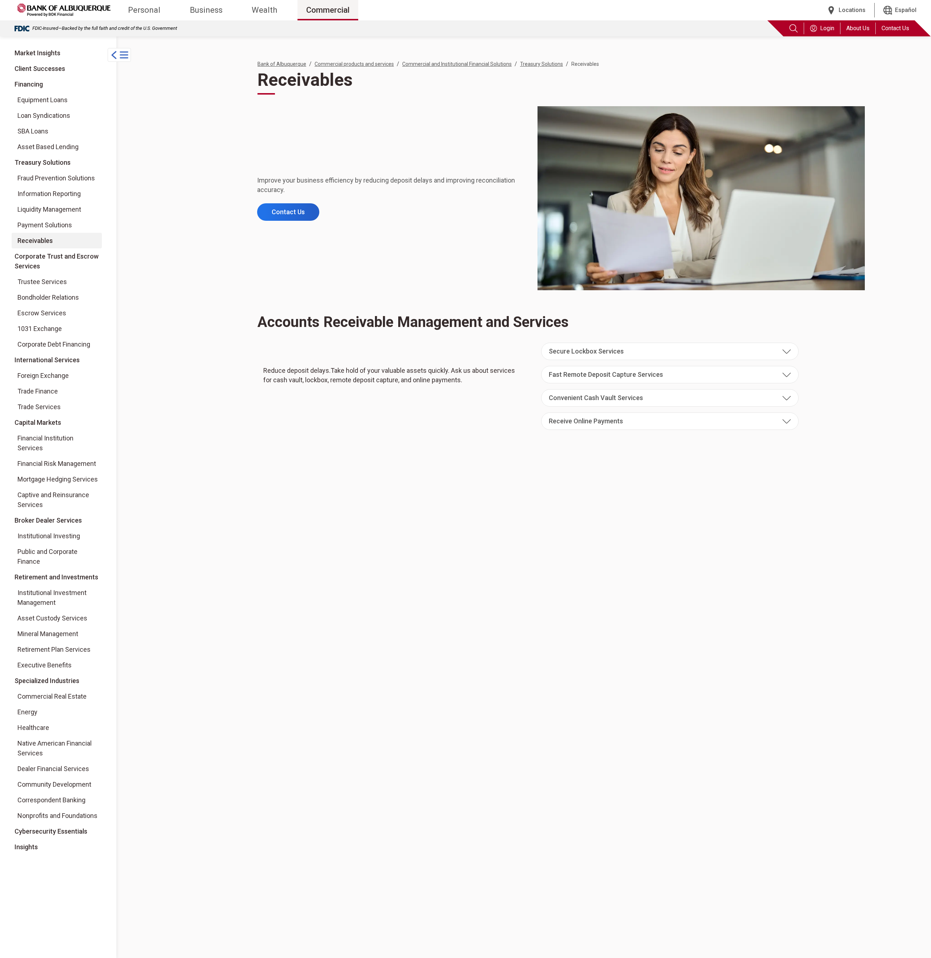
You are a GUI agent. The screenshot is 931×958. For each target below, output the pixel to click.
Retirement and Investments (56, 577)
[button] (670, 351)
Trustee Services (42, 282)
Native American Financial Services (54, 748)
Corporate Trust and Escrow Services (57, 261)
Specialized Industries (47, 680)
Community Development (54, 784)
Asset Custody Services (52, 618)
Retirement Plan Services (54, 649)
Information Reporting (49, 193)
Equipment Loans (42, 100)
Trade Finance (37, 391)
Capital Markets (38, 422)
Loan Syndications (43, 115)
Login (827, 28)
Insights (26, 847)
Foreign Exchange (43, 375)
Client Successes (40, 68)
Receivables (35, 240)
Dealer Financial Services (53, 769)
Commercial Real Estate (52, 696)
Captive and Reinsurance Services (53, 499)
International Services (47, 360)
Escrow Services (41, 313)
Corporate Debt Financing (53, 344)
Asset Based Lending (48, 147)
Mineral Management (47, 634)
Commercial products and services (354, 64)
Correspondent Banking (51, 800)
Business (206, 10)
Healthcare (33, 727)
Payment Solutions (44, 225)
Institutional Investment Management (52, 597)
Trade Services (39, 407)
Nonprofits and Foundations (57, 815)
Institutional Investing (48, 536)
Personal (144, 10)
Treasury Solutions (43, 162)
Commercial (327, 10)
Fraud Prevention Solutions (56, 178)
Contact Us (895, 28)
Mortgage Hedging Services (57, 479)
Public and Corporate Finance (47, 556)
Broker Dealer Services (48, 520)
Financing (29, 84)
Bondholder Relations (48, 297)
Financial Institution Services (45, 443)
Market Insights (37, 53)
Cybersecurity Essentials (51, 831)
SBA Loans (32, 131)
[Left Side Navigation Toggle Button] (119, 55)
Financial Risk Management (56, 463)
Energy (27, 712)
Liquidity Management (49, 209)
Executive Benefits (44, 665)
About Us (858, 28)
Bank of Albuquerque (281, 64)
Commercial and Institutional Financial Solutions (457, 64)
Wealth (264, 10)
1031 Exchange (39, 328)
